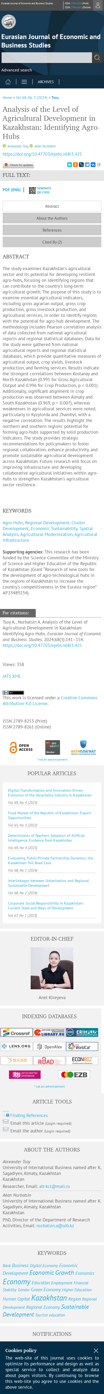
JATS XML (12, 676)
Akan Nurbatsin (45, 146)
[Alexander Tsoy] (4, 146)
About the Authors (52, 218)
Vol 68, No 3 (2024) (31, 97)
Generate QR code (44, 190)
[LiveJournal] (81, 164)
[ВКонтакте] (93, 164)
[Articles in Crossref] (52, 747)
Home (7, 97)
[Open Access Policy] (21, 747)
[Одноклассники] (75, 164)
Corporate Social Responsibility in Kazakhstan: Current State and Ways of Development (45, 905)
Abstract (52, 206)
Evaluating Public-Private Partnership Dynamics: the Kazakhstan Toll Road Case (50, 860)
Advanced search (16, 70)
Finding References (29, 1115)
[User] (98, 5)
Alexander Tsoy (17, 146)
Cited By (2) (52, 242)
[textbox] (52, 57)
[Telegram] (87, 164)
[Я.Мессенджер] (69, 164)
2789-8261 (76, 7)
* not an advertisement (52, 759)
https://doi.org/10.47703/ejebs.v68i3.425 (42, 154)
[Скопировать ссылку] (99, 164)
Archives (46, 81)
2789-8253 (76, 3)
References (52, 230)
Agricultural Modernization (46, 534)
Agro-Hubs (13, 523)
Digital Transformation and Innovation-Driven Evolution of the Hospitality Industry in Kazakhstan (50, 793)
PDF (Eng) (12, 189)
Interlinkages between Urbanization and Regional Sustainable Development (48, 883)
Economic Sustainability (54, 528)
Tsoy (55, 97)
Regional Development (47, 523)
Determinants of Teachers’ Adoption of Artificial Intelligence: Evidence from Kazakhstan (46, 838)
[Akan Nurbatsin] (31, 146)
